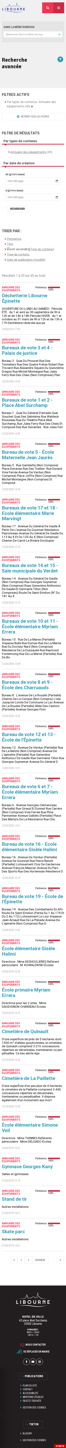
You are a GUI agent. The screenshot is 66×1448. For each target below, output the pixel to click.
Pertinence (14, 239)
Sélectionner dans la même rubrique (24, 34)
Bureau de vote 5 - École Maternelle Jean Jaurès (28, 454)
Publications (34, 1376)
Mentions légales (33, 1397)
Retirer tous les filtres (34, 116)
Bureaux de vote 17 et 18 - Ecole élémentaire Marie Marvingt (30, 513)
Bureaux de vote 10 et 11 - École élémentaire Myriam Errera (30, 626)
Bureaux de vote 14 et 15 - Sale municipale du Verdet (30, 568)
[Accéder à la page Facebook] (26, 1361)
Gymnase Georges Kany (27, 1166)
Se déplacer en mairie (36, 1351)
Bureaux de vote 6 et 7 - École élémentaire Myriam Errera (30, 792)
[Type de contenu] (42, 249)
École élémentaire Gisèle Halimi (28, 951)
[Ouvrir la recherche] (47, 7)
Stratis (60, 1446)
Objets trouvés (32, 1400)
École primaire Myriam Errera (26, 992)
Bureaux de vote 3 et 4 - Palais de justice (27, 350)
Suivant (60, 1260)
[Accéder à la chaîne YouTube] (33, 1361)
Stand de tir (14, 1199)
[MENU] (58, 7)
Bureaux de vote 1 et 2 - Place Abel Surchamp (27, 402)
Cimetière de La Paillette (28, 1078)
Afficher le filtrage (60, 59)
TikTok (34, 1424)
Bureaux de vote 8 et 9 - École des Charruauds (27, 684)
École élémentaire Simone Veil (30, 1127)
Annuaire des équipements (28, 152)
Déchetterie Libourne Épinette (24, 298)
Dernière (40, 1260)
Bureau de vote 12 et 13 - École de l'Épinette (29, 737)
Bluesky (27, 1433)
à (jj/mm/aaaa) (14, 190)
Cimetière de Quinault (25, 1031)
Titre (10, 244)
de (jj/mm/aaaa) (15, 174)
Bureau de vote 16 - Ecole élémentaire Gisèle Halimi (29, 846)
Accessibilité (30, 1393)
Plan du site (30, 1385)
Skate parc (13, 1231)
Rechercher (17, 208)
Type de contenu (18, 254)
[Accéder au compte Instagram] (39, 1361)
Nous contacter (35, 1344)
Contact (28, 1389)
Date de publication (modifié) (26, 259)
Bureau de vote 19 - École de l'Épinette (32, 899)
